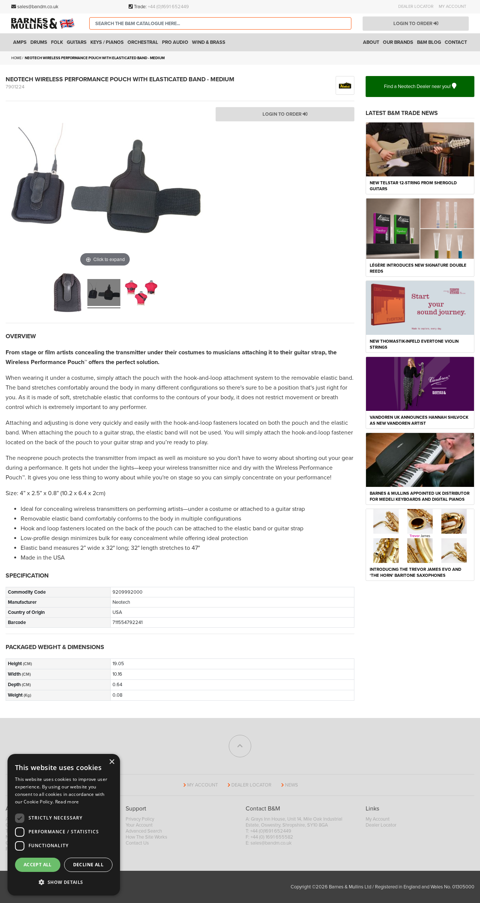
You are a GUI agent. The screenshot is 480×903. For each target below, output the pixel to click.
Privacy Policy (140, 819)
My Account (452, 6)
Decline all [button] (88, 864)
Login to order (413, 24)
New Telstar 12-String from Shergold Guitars (413, 186)
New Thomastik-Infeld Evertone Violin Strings (414, 344)
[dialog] (64, 825)
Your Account (139, 825)
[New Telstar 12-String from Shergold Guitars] (420, 149)
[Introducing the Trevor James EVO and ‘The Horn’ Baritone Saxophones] (420, 535)
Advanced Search (144, 831)
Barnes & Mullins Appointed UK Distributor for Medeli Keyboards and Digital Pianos (420, 496)
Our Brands (398, 42)
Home (16, 58)
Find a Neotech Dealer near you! (418, 87)
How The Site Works (146, 837)
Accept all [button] (38, 864)
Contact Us (137, 843)
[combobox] (220, 23)
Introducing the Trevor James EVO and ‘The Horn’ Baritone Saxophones (415, 572)
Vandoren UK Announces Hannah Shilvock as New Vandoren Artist (419, 420)
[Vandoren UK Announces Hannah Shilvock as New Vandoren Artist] (420, 383)
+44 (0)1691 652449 (168, 7)
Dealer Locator (416, 6)
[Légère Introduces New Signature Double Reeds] (420, 228)
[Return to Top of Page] (240, 746)
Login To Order (282, 114)
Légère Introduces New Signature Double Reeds (418, 268)
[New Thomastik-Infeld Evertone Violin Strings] (420, 307)
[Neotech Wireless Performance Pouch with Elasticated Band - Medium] (67, 293)
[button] (63, 882)
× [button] (111, 762)
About (371, 42)
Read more (67, 802)
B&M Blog (429, 42)
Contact (456, 42)
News (291, 785)
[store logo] (44, 23)
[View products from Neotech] (345, 85)
